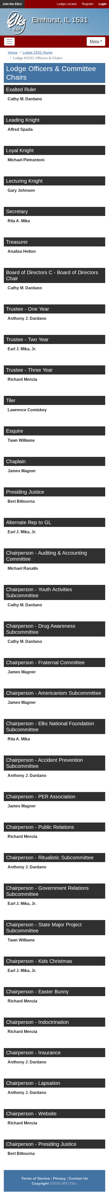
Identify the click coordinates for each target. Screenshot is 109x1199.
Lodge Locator (67, 4)
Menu (94, 41)
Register (88, 4)
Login (102, 4)
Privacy (59, 1178)
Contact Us (78, 1178)
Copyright (40, 1183)
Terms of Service (35, 1178)
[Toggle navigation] (9, 42)
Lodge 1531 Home (37, 52)
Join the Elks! (12, 4)
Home (12, 52)
